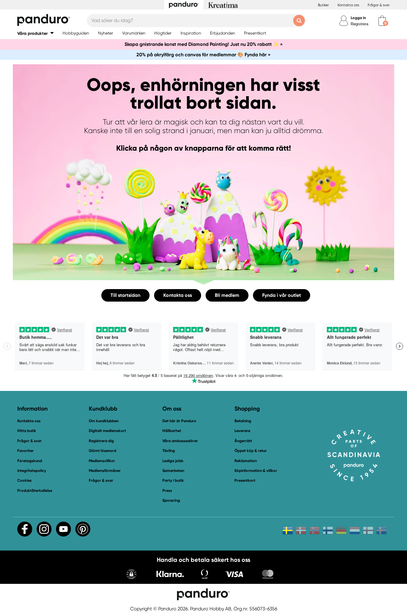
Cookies (24, 480)
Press (167, 490)
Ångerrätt (243, 441)
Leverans (242, 430)
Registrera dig (101, 441)
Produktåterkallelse (34, 490)
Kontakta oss (348, 5)
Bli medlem (227, 295)
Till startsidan (125, 295)
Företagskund (29, 461)
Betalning (242, 421)
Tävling (168, 450)
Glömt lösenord (102, 450)
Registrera (359, 24)
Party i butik (173, 480)
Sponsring (171, 500)
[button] (35, 33)
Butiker (323, 5)
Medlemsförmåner (105, 470)
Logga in (358, 17)
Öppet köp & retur (250, 450)
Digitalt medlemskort (107, 430)
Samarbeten (173, 470)
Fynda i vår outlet (281, 295)
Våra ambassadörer (180, 441)
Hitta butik (26, 430)
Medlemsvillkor (102, 461)
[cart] (382, 20)
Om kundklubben (104, 421)
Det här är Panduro (179, 421)
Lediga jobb (172, 461)
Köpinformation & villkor (255, 470)
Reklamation (245, 461)
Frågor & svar (379, 5)
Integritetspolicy (31, 470)
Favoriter (25, 450)
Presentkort (244, 480)
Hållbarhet (171, 430)
